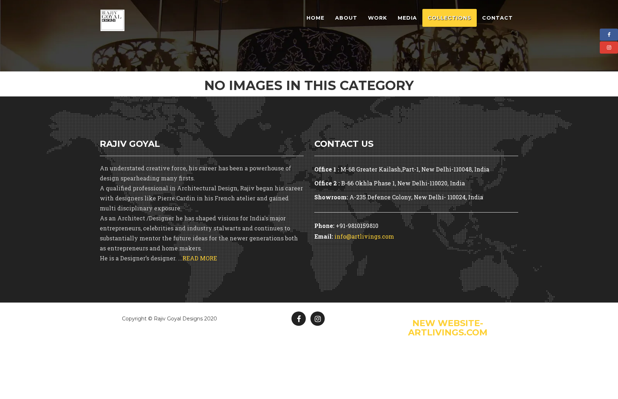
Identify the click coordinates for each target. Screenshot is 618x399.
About (346, 18)
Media (407, 18)
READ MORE (199, 258)
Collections (449, 18)
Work (377, 18)
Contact (497, 18)
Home (315, 18)
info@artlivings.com (364, 236)
